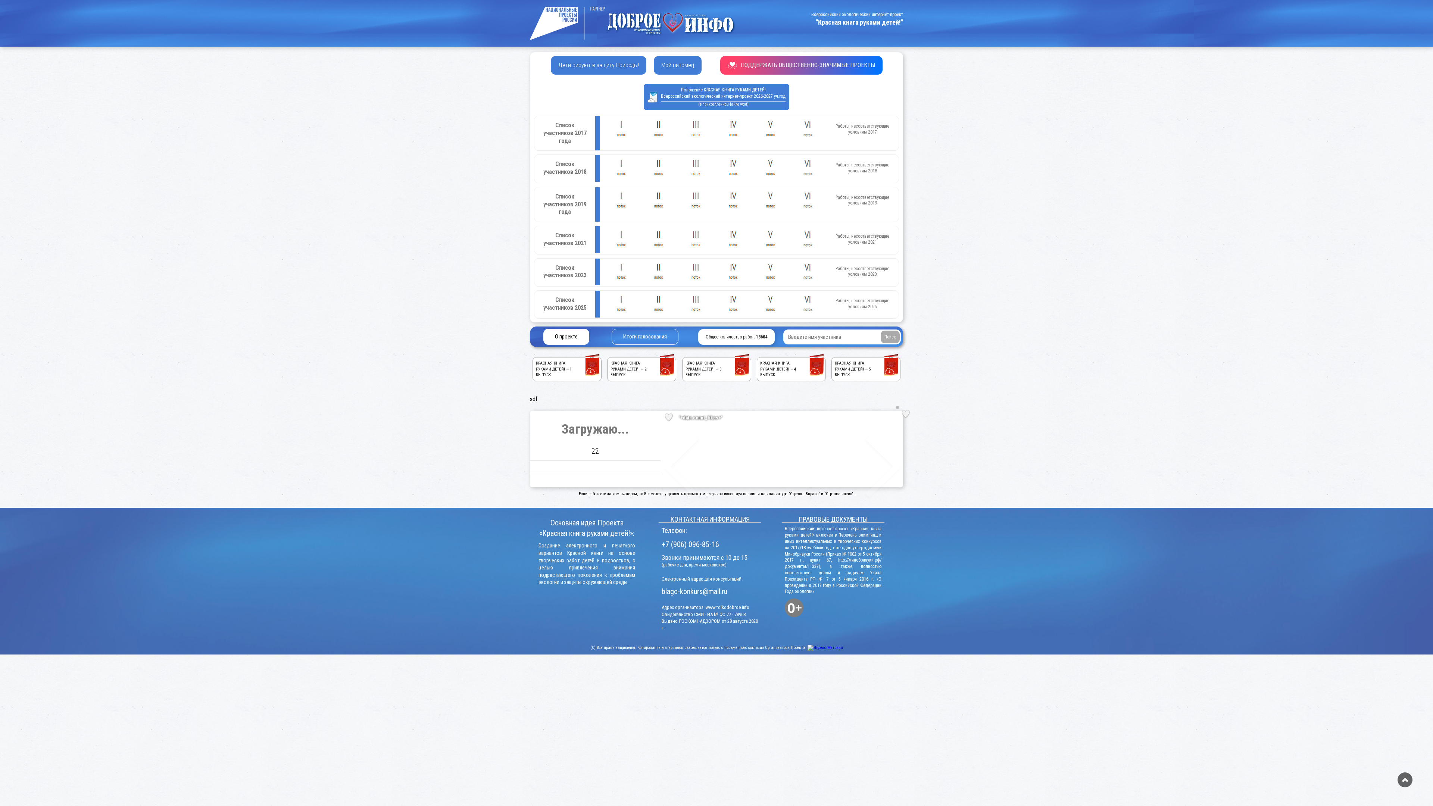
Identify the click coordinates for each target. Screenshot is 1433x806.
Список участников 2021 (565, 239)
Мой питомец (677, 65)
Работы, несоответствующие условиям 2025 (862, 303)
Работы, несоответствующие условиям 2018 (862, 168)
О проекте (566, 336)
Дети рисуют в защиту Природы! (598, 65)
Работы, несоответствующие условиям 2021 (862, 239)
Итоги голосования (645, 336)
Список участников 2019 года (565, 204)
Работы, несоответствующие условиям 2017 (862, 129)
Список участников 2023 (565, 271)
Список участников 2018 (565, 167)
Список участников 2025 (565, 303)
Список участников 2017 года (565, 133)
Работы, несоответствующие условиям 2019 (862, 200)
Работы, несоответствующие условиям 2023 (862, 271)
